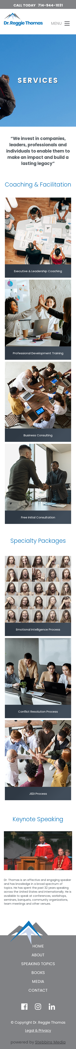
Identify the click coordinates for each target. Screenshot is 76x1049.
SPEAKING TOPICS (38, 964)
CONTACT (38, 990)
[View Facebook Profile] (24, 1007)
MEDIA (38, 981)
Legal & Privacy (38, 1030)
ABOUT (38, 955)
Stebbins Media (50, 1042)
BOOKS (38, 972)
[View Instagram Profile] (38, 1007)
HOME (38, 946)
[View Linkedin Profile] (52, 1007)
